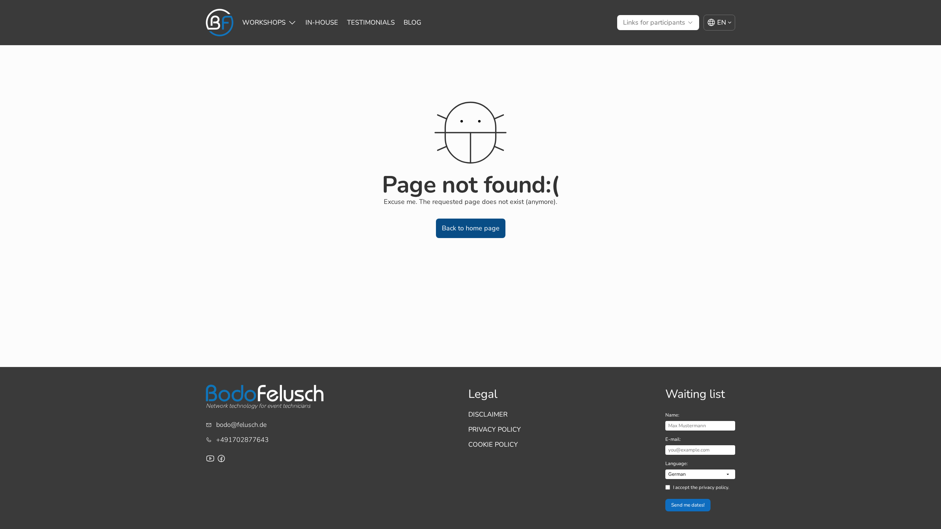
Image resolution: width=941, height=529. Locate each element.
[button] (470, 228)
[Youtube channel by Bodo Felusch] (210, 458)
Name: (672, 415)
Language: (676, 463)
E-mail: (673, 439)
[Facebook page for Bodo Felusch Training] (221, 458)
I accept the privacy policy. (701, 487)
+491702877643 (242, 439)
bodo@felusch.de (241, 424)
